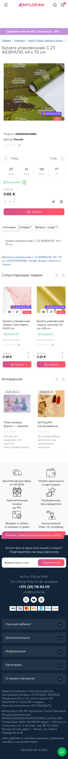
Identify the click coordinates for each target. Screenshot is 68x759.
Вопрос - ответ (46, 227)
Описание (9, 227)
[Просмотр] (9, 312)
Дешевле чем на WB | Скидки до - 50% (33, 31)
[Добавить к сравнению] (17, 312)
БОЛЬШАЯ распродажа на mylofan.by (48, 426)
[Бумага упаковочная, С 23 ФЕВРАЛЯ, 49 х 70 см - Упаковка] (34, 92)
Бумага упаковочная (17, 257)
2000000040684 (17, 260)
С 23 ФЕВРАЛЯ (41, 257)
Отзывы (25, 227)
